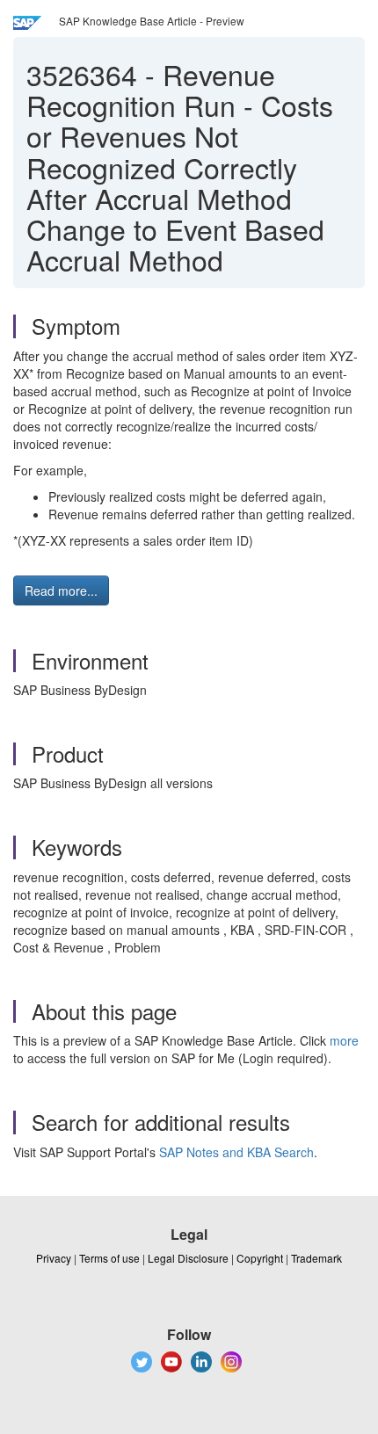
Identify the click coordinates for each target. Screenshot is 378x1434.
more (344, 1040)
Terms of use (109, 1257)
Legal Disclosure (188, 1257)
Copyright (259, 1257)
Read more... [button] (61, 590)
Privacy (53, 1257)
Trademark (316, 1257)
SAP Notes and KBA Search (236, 1152)
